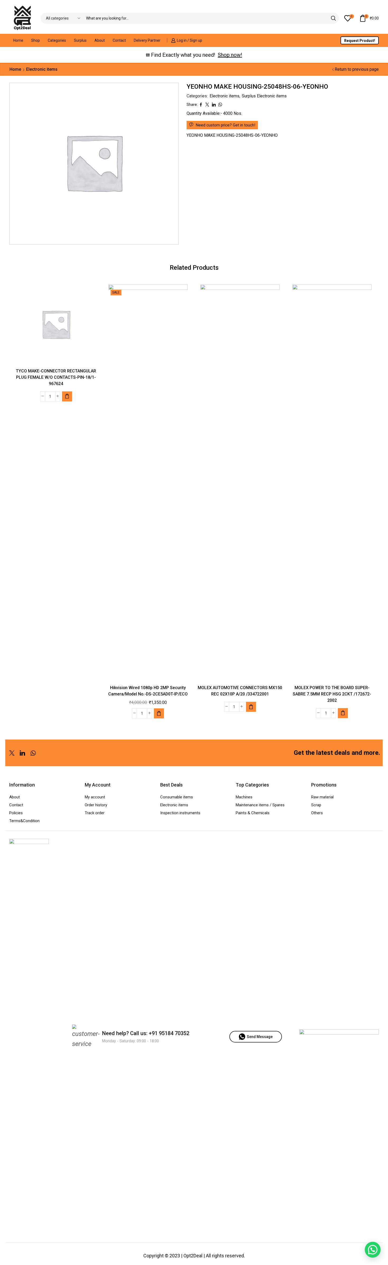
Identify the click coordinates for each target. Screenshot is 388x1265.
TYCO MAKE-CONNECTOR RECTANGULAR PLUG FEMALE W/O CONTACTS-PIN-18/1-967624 (56, 377)
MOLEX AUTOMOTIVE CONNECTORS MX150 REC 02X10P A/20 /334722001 (240, 691)
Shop (35, 40)
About (99, 40)
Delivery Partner (147, 40)
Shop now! (230, 55)
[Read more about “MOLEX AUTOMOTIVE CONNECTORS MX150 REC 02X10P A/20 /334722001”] (251, 707)
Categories (57, 40)
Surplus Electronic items (264, 95)
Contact (119, 40)
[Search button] (333, 18)
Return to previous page (357, 69)
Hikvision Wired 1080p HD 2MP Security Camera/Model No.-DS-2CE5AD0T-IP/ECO (148, 691)
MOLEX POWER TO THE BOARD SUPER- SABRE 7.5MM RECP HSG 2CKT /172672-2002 (332, 694)
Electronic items (42, 69)
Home (18, 40)
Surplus (80, 40)
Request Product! (359, 41)
